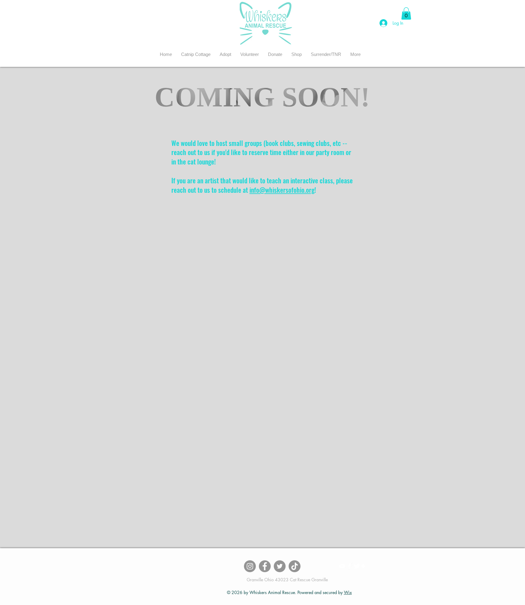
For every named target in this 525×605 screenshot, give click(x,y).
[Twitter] (280, 566)
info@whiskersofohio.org (281, 190)
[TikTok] (294, 566)
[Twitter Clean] (356, 566)
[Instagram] (250, 566)
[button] (225, 54)
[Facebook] (265, 566)
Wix (348, 592)
